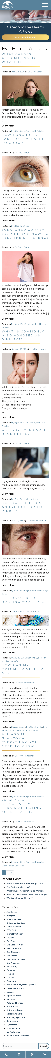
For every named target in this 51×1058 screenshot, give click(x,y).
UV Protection (13, 1032)
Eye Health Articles (35, 131)
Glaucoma (11, 981)
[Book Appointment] (19, 1054)
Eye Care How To (34, 727)
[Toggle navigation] (44, 5)
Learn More (8, 125)
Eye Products (13, 963)
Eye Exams (12, 956)
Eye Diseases (13, 952)
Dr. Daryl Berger (35, 72)
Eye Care (15, 324)
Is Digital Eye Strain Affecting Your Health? (22, 808)
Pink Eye (11, 999)
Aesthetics (12, 912)
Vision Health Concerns (27, 730)
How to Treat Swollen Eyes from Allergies (27, 894)
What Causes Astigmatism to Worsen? (19, 58)
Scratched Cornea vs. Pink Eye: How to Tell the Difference (25, 233)
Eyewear (11, 970)
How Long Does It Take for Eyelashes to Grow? (24, 139)
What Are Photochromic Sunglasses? (25, 884)
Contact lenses (14, 927)
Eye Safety (15, 661)
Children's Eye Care (16, 923)
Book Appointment (25, 37)
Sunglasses (12, 1021)
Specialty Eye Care (16, 1017)
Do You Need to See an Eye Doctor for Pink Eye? (24, 507)
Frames (10, 974)
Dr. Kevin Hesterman (36, 520)
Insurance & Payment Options (21, 985)
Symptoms (12, 1025)
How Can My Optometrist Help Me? (23, 669)
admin (36, 611)
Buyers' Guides (18, 727)
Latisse (10, 992)
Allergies (11, 916)
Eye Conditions (18, 131)
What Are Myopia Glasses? (20, 898)
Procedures (12, 1006)
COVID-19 (15, 658)
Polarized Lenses (15, 1003)
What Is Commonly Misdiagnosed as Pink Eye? (23, 335)
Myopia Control (14, 996)
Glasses (10, 977)
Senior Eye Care (14, 1014)
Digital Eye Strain (15, 934)
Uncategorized (14, 1028)
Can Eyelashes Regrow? (18, 887)
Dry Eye (15, 422)
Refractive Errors (15, 1010)
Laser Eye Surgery (15, 988)
